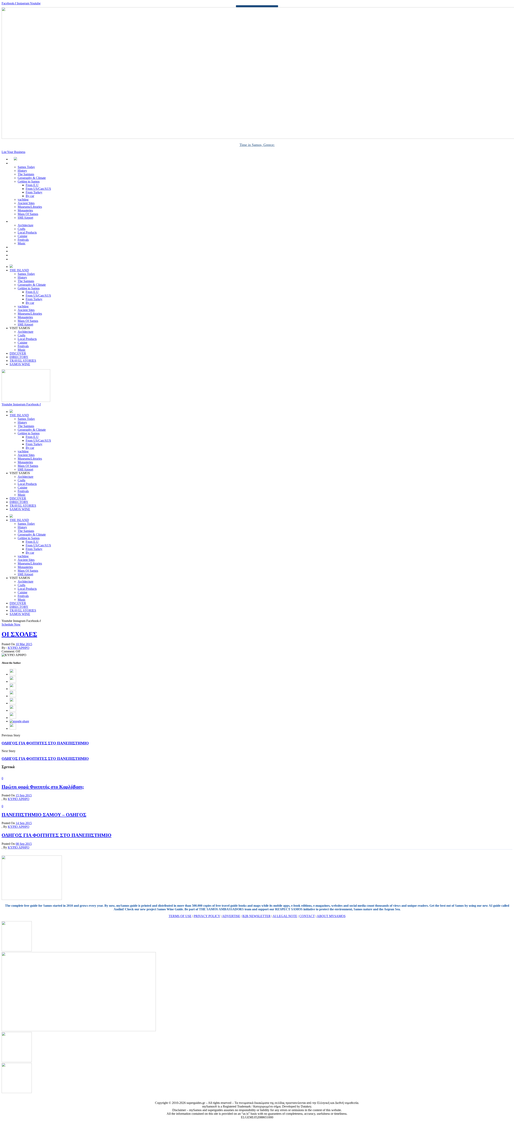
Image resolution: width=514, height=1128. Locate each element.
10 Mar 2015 (24, 644)
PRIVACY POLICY (207, 916)
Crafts (21, 229)
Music (21, 243)
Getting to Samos (29, 181)
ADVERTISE (231, 916)
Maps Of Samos (28, 214)
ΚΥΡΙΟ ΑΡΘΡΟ (18, 647)
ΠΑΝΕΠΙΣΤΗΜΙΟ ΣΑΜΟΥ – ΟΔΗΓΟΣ (44, 814)
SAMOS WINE (24, 259)
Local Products (27, 232)
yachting (23, 199)
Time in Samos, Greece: (257, 145)
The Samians (26, 174)
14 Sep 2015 (24, 823)
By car (30, 196)
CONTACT (307, 916)
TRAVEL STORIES (27, 255)
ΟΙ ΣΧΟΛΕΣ (19, 634)
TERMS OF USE (180, 916)
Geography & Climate (32, 178)
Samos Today (26, 167)
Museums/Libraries (30, 206)
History (22, 170)
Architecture (25, 225)
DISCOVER (22, 247)
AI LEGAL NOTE (285, 916)
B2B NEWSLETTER (256, 916)
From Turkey (34, 192)
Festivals (23, 239)
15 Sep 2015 (24, 795)
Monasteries (25, 210)
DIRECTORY (23, 251)
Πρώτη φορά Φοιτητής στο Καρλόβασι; (43, 786)
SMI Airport (25, 217)
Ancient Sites (26, 203)
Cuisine (22, 236)
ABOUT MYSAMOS (331, 916)
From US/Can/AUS (38, 188)
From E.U (32, 185)
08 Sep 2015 (24, 843)
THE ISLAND (23, 163)
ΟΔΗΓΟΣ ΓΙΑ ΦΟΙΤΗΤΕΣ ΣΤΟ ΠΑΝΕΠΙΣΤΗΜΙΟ (45, 743)
